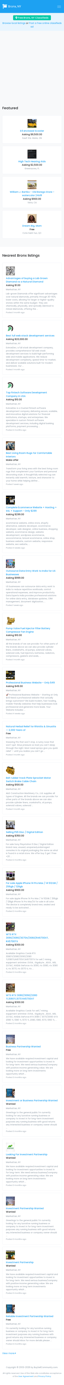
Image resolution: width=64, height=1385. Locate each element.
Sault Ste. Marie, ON (32, 138)
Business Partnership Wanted (23, 1046)
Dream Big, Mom (32, 225)
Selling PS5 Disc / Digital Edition (24, 832)
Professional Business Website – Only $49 (30, 682)
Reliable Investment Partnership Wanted (29, 1316)
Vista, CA (32, 202)
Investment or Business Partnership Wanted (32, 1100)
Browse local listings (13, 23)
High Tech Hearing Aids (32, 161)
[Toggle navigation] (59, 6)
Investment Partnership (19, 1262)
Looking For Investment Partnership (26, 1154)
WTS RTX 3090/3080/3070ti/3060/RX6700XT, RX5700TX (27, 938)
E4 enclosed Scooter (32, 130)
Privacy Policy (44, 1376)
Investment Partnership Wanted (25, 1208)
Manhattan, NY (13, 289)
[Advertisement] (32, 71)
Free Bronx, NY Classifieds (33, 17)
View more (8, 1353)
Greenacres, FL (32, 168)
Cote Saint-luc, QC (32, 233)
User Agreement (25, 1376)
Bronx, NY (14, 6)
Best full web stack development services (30, 335)
